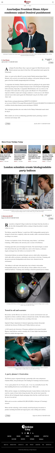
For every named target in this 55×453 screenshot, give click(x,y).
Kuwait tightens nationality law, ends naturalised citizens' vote (34, 157)
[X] (22, 433)
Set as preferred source (48, 60)
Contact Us (20, 444)
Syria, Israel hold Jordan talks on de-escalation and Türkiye (5, 157)
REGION (18, 436)
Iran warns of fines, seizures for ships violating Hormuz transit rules (20, 157)
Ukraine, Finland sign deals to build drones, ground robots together (47, 157)
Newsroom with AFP (8, 216)
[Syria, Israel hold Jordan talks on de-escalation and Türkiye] (6, 149)
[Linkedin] (32, 433)
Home (25, 5)
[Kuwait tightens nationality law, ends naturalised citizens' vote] (34, 149)
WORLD (27, 436)
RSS (43, 444)
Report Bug (48, 444)
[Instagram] (25, 433)
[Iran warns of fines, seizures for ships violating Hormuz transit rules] (20, 149)
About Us (6, 444)
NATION (9, 436)
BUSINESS (36, 436)
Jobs (27, 444)
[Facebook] (30, 433)
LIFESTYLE (45, 436)
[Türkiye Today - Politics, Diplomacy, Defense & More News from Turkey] (27, 2)
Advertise (38, 444)
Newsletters (13, 444)
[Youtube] (28, 433)
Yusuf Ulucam (6, 60)
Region (30, 5)
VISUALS (41, 439)
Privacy (31, 444)
